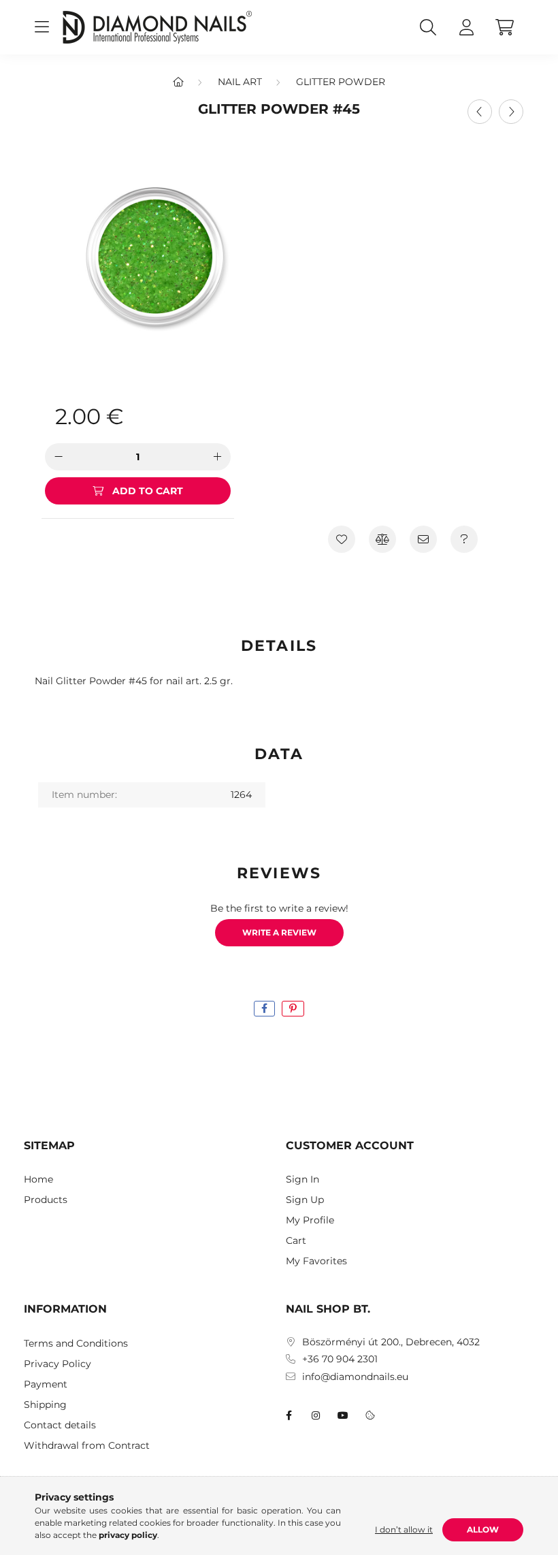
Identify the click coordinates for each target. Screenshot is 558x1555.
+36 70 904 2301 (340, 1359)
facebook (288, 1415)
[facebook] (264, 1008)
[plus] (217, 457)
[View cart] (504, 27)
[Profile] (466, 27)
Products (45, 1200)
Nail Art (240, 82)
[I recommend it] (423, 539)
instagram (315, 1415)
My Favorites (316, 1261)
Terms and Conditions (76, 1343)
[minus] (58, 457)
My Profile (310, 1220)
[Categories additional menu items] (41, 27)
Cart (296, 1241)
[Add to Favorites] (341, 539)
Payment (45, 1384)
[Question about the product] (464, 539)
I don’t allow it (404, 1529)
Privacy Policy (57, 1364)
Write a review (279, 932)
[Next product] (511, 111)
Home (38, 1179)
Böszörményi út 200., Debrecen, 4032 (391, 1342)
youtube (343, 1415)
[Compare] (382, 539)
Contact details (60, 1425)
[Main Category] (178, 82)
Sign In (302, 1179)
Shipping (45, 1405)
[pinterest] (293, 1008)
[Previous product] (479, 111)
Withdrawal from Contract (87, 1446)
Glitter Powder (340, 82)
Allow (483, 1529)
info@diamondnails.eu (355, 1377)
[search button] (428, 27)
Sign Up (305, 1200)
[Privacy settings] (370, 1415)
